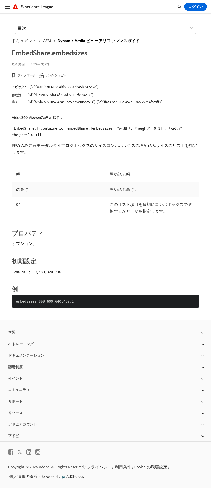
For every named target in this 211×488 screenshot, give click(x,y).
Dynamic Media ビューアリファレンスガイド (99, 40)
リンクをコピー (56, 75)
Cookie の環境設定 (150, 466)
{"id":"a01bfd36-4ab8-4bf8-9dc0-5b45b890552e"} (64, 86)
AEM (47, 40)
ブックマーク (26, 75)
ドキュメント (24, 40)
